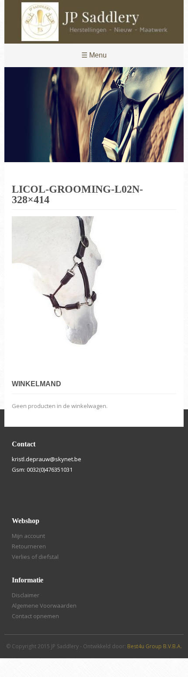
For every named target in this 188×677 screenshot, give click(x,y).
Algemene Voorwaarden (44, 605)
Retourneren (29, 546)
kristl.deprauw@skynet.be (46, 459)
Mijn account (28, 536)
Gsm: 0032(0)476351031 (42, 469)
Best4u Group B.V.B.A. (154, 646)
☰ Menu (94, 55)
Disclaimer (25, 595)
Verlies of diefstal (35, 557)
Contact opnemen (35, 616)
